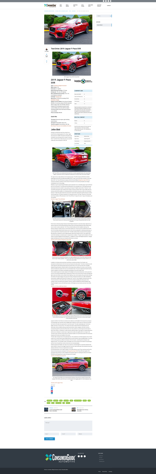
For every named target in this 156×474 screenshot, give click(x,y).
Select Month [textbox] (99, 25)
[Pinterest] (71, 391)
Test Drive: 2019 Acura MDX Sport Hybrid (59, 286)
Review (48, 402)
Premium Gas (58, 96)
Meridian (84, 400)
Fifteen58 (63, 469)
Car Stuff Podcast (99, 6)
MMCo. (67, 469)
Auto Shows (82, 6)
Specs (53, 402)
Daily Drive (101, 455)
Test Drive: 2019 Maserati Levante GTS (58, 355)
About (99, 471)
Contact (109, 5)
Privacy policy (104, 471)
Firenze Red (66, 400)
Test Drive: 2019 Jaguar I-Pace (57, 382)
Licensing (110, 471)
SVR (63, 402)
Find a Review (67, 6)
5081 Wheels (49, 400)
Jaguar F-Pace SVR (78, 400)
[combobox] (104, 25)
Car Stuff (100, 457)
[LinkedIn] (71, 393)
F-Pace (61, 400)
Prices (89, 400)
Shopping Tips (75, 6)
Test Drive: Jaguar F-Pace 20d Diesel (58, 199)
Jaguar (71, 400)
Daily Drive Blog (90, 6)
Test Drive (68, 402)
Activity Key (56, 400)
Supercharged (58, 402)
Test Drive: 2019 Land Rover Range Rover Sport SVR (61, 239)
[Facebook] (71, 388)
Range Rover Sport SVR (83, 180)
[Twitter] (71, 389)
